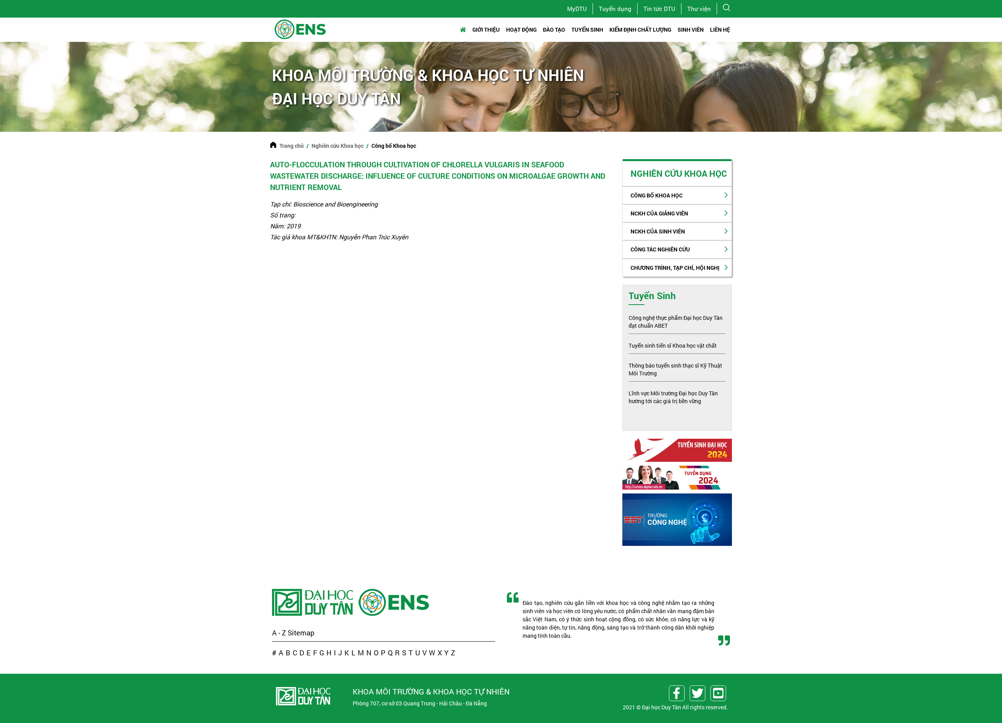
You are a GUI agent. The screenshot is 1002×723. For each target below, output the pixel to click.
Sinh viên (691, 29)
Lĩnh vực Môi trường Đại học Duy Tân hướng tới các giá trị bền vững (673, 397)
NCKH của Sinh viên (658, 231)
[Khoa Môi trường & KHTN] (394, 602)
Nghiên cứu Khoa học (338, 145)
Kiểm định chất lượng (640, 29)
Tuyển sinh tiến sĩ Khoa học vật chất (673, 345)
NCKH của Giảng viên (659, 213)
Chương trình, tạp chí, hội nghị (675, 267)
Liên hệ (720, 29)
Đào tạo (554, 29)
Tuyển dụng (615, 9)
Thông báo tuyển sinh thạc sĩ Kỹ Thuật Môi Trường (675, 369)
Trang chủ (291, 145)
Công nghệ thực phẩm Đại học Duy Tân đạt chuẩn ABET (676, 321)
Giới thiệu (486, 29)
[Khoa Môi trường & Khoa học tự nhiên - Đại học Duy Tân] (300, 28)
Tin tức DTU (659, 9)
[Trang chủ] (464, 30)
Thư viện (699, 9)
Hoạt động (521, 29)
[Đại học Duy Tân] (313, 602)
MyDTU (577, 9)
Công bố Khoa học (657, 195)
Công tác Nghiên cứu (660, 249)
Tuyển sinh (587, 29)
